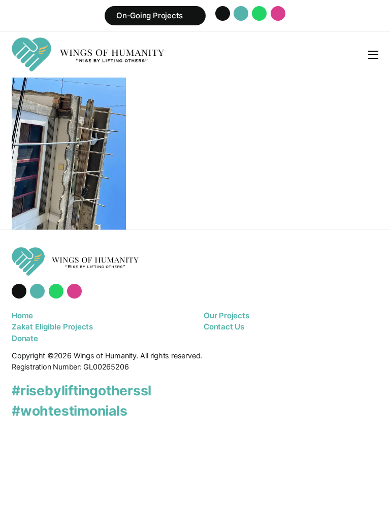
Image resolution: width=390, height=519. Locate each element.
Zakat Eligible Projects (52, 326)
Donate (25, 338)
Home (22, 315)
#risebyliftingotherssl (81, 390)
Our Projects (226, 315)
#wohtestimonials (69, 410)
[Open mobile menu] (373, 55)
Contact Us (224, 326)
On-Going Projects (149, 15)
